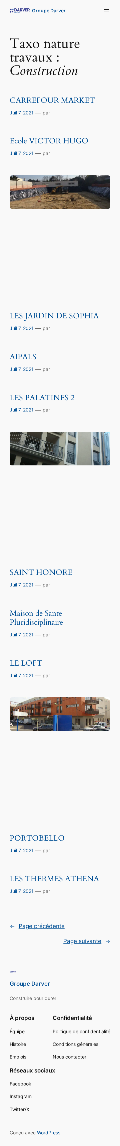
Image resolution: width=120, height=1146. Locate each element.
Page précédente (37, 926)
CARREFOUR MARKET (52, 100)
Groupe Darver (49, 10)
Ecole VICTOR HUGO (49, 141)
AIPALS (23, 357)
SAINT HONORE (41, 572)
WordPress (48, 1132)
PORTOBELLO (37, 838)
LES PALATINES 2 (42, 398)
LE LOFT (26, 663)
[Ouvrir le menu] (106, 11)
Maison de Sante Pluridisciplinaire (36, 618)
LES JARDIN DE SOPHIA (54, 316)
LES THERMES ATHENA (54, 879)
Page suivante (86, 941)
